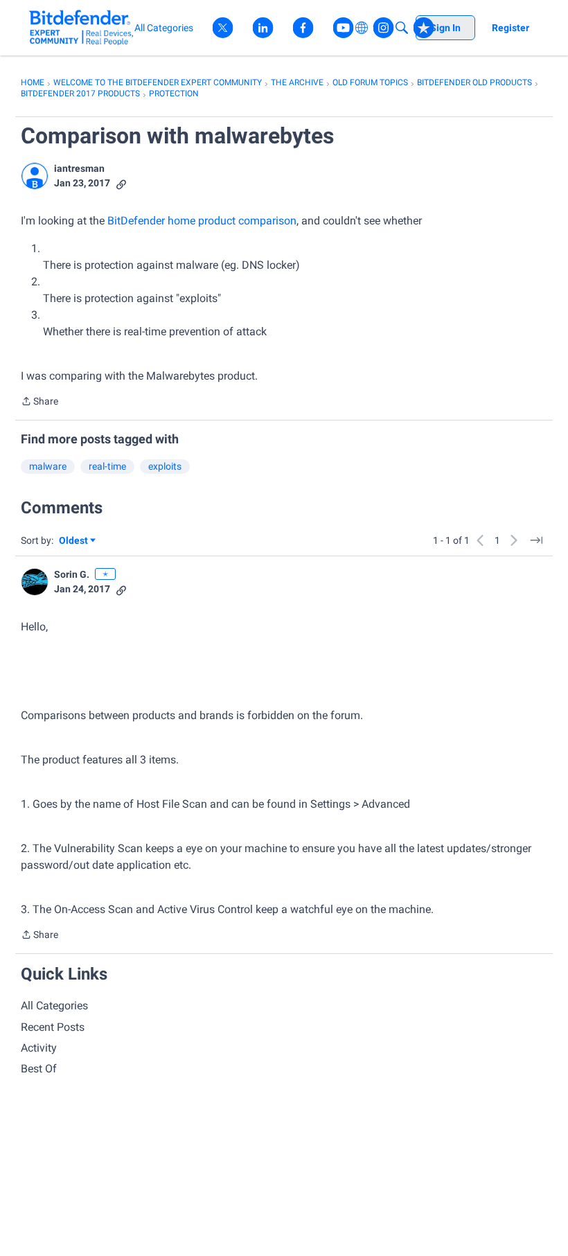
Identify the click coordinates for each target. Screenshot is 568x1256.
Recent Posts (53, 1027)
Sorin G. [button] (71, 574)
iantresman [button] (79, 168)
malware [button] (47, 466)
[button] (34, 176)
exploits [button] (164, 466)
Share (39, 402)
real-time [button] (107, 466)
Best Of (39, 1068)
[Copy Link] (121, 183)
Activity (39, 1047)
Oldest (74, 541)
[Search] (401, 27)
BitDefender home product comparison (201, 220)
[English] (81, 27)
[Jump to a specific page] (536, 540)
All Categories (54, 1005)
